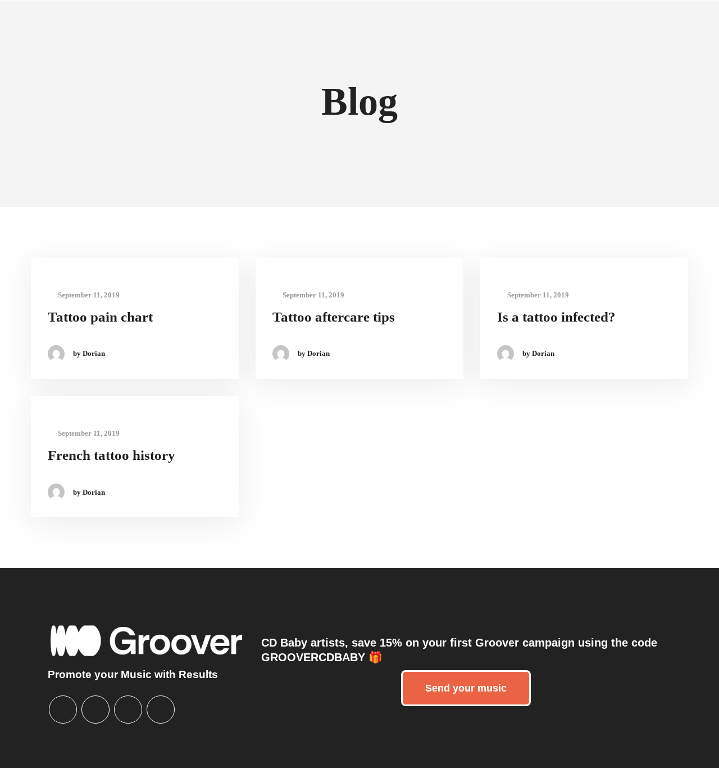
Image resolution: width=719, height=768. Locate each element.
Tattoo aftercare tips (333, 316)
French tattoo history (111, 455)
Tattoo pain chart (100, 316)
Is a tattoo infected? (556, 316)
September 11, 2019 (88, 295)
